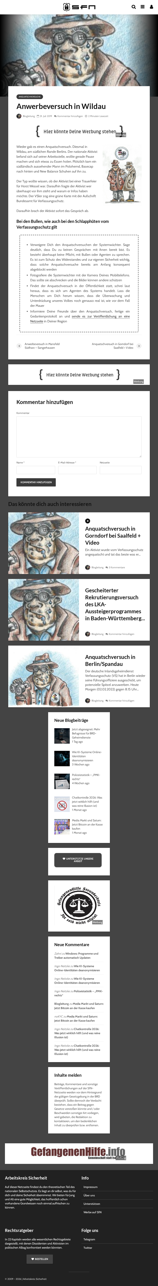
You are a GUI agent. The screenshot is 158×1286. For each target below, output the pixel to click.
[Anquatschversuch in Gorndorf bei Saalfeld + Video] (43, 543)
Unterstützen (92, 1204)
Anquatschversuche (30, 96)
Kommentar (22, 413)
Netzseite (105, 462)
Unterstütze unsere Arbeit (79, 860)
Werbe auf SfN (93, 1212)
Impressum (91, 1187)
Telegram (89, 1239)
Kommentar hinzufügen (70, 116)
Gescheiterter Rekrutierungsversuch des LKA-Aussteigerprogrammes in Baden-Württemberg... (115, 604)
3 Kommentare (117, 567)
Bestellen (41, 1259)
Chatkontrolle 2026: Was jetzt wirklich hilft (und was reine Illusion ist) (77, 1033)
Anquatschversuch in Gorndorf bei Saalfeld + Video (113, 535)
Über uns (89, 1195)
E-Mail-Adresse (67, 462)
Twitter (88, 1248)
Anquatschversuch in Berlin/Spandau (110, 660)
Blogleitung (28, 116)
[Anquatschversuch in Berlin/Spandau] (43, 676)
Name (20, 462)
